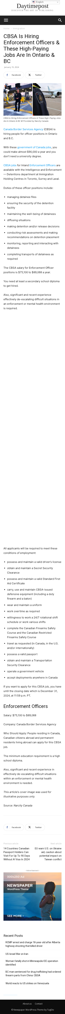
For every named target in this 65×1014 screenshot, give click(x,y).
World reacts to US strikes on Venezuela (27, 983)
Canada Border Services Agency (23, 129)
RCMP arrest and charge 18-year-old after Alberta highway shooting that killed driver (33, 944)
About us (27, 1003)
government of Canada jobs (34, 147)
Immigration (19, 28)
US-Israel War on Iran (17, 954)
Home (6, 28)
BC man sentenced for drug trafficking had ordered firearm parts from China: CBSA (33, 973)
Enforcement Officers (42, 165)
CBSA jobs (9, 165)
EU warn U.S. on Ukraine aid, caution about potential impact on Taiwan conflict (48, 854)
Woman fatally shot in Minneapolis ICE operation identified (32, 963)
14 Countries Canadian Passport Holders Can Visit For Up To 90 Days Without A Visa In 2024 (16, 854)
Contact (38, 1003)
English (39, 2)
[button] (60, 20)
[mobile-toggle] (5, 20)
